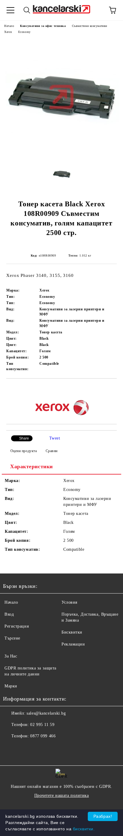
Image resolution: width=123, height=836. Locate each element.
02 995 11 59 (42, 724)
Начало (9, 26)
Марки (10, 686)
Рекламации (73, 644)
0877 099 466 (43, 736)
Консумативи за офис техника (43, 26)
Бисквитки (71, 632)
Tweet (54, 438)
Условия (69, 602)
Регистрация (16, 626)
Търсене (12, 638)
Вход (9, 614)
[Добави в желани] (112, 388)
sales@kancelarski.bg (46, 713)
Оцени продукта (23, 451)
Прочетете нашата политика (61, 795)
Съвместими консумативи (89, 26)
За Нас (10, 656)
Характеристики (31, 466)
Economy (24, 31)
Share (24, 438)
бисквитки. (84, 828)
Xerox (8, 31)
